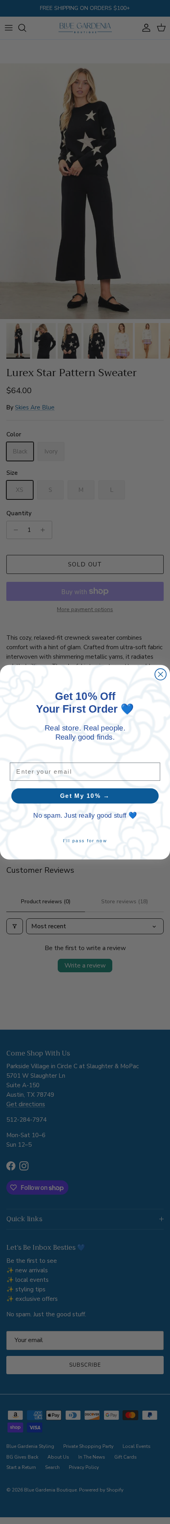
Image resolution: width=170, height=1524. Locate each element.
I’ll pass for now (85, 840)
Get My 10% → (85, 795)
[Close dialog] (160, 674)
